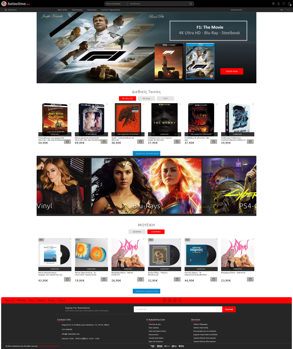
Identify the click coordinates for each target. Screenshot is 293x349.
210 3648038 (273, 3)
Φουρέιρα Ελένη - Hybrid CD (233, 273)
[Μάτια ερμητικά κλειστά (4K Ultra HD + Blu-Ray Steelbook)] (91, 119)
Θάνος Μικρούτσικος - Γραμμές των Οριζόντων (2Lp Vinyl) (51, 274)
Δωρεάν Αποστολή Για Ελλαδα (205, 335)
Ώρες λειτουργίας (156, 341)
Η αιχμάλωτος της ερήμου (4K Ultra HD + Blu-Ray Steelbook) (51, 139)
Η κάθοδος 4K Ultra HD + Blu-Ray (197, 139)
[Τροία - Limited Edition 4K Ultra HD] (128, 119)
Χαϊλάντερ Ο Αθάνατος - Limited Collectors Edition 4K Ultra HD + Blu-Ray (233, 139)
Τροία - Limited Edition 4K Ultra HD (122, 139)
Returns (41, 300)
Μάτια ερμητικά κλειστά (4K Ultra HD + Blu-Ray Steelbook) (88, 139)
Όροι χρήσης (154, 328)
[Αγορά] (67, 141)
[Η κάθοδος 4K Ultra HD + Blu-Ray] (201, 119)
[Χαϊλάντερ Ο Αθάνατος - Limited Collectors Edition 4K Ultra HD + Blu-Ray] (237, 119)
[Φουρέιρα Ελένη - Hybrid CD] (237, 254)
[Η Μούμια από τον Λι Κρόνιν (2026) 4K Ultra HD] (164, 119)
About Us (9, 300)
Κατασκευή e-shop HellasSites (49, 346)
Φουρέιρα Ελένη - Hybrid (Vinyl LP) (122, 274)
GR (281, 10)
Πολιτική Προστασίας (157, 331)
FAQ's (31, 300)
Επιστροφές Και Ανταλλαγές (204, 331)
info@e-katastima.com (71, 334)
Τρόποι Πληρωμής (200, 324)
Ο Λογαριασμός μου (278, 3)
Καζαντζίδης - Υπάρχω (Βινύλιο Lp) (157, 274)
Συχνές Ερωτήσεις (156, 338)
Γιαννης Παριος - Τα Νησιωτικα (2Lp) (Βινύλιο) (196, 274)
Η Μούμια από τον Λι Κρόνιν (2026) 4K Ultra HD (160, 139)
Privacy (51, 300)
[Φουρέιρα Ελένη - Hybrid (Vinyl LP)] (128, 254)
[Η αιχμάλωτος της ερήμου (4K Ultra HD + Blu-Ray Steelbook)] (54, 119)
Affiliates (21, 300)
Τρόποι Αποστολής (200, 328)
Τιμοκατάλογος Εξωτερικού (204, 341)
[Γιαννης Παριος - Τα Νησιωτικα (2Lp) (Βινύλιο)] (201, 254)
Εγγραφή (229, 309)
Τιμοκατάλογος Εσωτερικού (204, 338)
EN (287, 10)
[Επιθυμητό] (70, 104)
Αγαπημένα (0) (284, 3)
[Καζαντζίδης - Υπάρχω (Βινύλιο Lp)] (164, 254)
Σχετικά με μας (155, 324)
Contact (62, 300)
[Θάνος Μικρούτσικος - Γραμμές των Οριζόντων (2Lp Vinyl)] (54, 254)
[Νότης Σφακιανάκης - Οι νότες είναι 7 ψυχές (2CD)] (91, 254)
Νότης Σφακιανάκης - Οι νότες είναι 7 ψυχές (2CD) (85, 274)
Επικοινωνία (154, 335)
